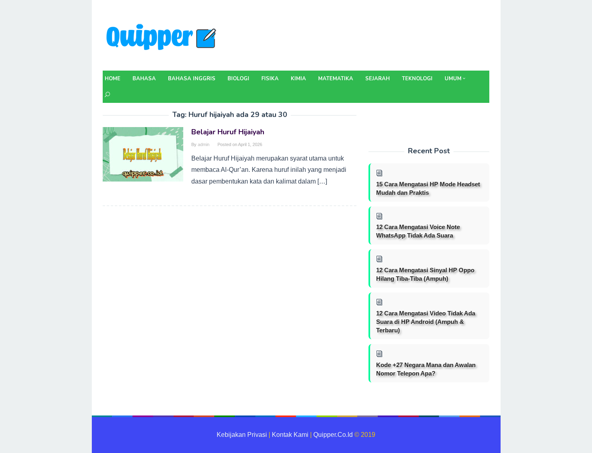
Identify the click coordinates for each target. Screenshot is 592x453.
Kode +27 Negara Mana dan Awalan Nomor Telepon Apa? (426, 369)
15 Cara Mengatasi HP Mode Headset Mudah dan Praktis (428, 188)
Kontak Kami (290, 434)
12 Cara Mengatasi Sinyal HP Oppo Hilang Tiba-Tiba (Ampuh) (425, 274)
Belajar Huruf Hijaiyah (227, 132)
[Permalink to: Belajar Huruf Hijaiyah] (143, 153)
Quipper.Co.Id (333, 434)
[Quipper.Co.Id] (163, 37)
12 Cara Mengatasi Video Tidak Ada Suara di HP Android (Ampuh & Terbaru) (425, 322)
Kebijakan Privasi (242, 434)
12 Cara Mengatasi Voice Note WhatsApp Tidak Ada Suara (418, 231)
